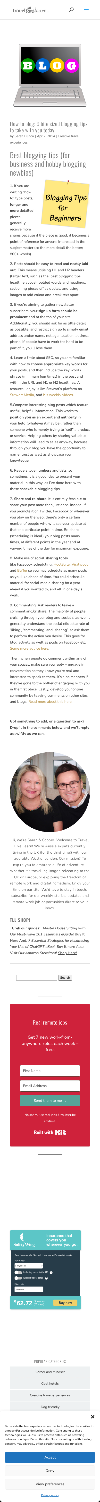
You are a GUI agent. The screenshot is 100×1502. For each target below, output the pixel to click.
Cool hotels (50, 1383)
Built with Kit (50, 1132)
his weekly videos (58, 394)
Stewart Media (22, 394)
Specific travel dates (33, 1278)
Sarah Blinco (24, 136)
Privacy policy (50, 1495)
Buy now (65, 1302)
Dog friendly (50, 1407)
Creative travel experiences (50, 1395)
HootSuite (62, 564)
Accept (50, 1457)
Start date (19, 1284)
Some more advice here (29, 648)
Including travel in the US (35, 1272)
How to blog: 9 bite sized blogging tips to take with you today (49, 127)
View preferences (50, 1484)
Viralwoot (80, 564)
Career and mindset (50, 1372)
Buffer (22, 570)
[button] (92, 1416)
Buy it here (66, 946)
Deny (50, 1470)
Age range (20, 1260)
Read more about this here (50, 701)
